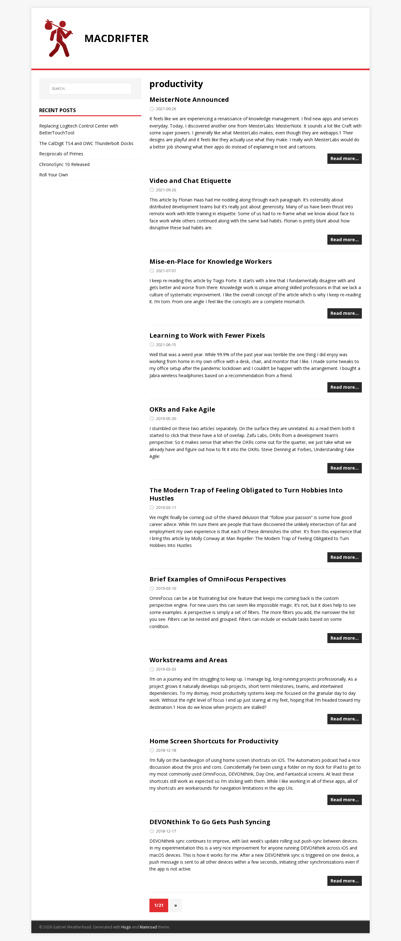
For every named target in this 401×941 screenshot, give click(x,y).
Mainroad (148, 927)
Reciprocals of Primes (61, 154)
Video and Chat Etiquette (190, 180)
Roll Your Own (53, 175)
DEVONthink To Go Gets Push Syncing (209, 822)
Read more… (345, 158)
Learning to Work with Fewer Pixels (207, 335)
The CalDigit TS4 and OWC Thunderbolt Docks (86, 143)
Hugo (126, 927)
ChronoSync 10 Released (64, 164)
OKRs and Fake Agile (182, 409)
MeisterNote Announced (189, 99)
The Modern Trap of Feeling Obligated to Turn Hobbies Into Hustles (246, 494)
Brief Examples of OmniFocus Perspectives (217, 579)
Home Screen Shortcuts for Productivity (213, 741)
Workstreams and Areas (188, 660)
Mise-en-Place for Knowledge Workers (210, 261)
